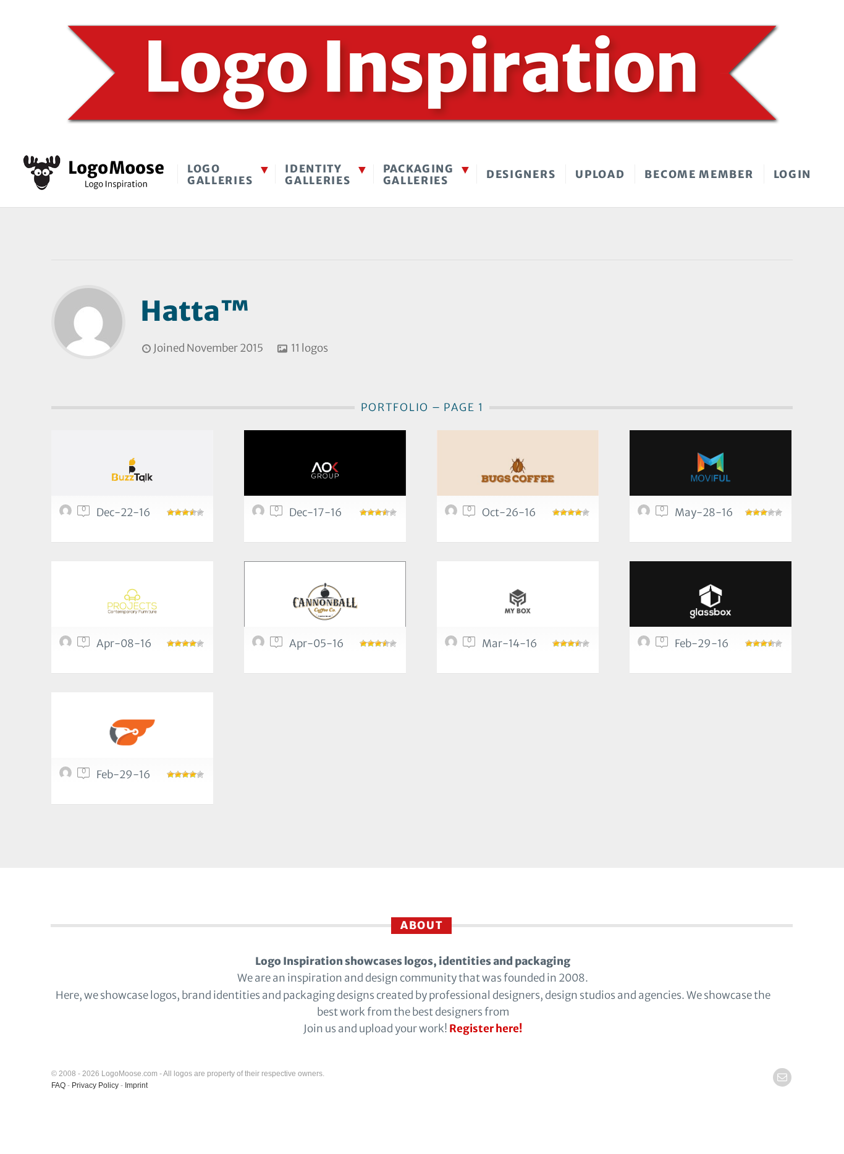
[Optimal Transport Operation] (132, 732)
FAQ (58, 1085)
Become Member (698, 174)
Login (793, 174)
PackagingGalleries (418, 174)
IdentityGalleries (317, 174)
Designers (520, 174)
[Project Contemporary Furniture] (132, 601)
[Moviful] (710, 470)
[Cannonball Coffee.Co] (325, 601)
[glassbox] (710, 601)
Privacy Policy (95, 1085)
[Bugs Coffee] (518, 470)
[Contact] (782, 1077)
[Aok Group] (325, 470)
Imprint (136, 1085)
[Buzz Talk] (132, 470)
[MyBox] (518, 601)
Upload (600, 174)
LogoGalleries (220, 174)
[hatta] (67, 514)
